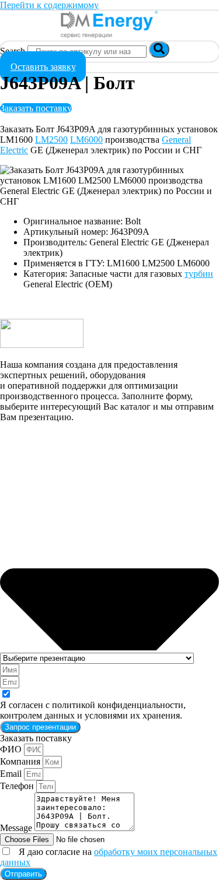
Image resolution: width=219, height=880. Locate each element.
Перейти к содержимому (49, 5)
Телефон (18, 786)
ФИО (12, 749)
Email (12, 774)
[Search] (159, 49)
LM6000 (86, 140)
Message (17, 828)
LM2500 (51, 140)
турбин (199, 274)
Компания (21, 761)
